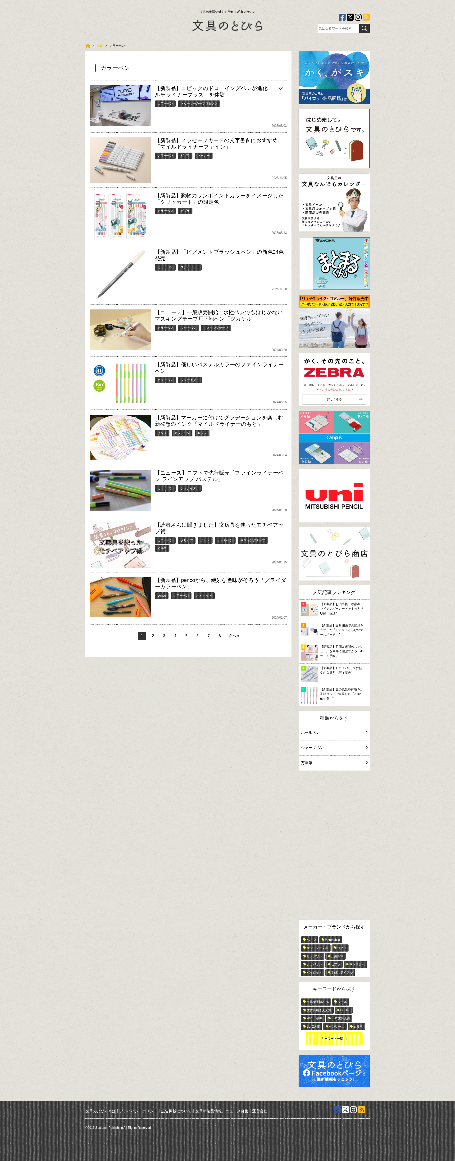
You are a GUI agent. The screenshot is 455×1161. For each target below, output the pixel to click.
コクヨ (341, 948)
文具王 (358, 1026)
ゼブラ (185, 155)
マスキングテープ (216, 328)
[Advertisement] (334, 846)
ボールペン (225, 540)
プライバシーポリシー (138, 1111)
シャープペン (312, 748)
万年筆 (162, 548)
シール (342, 1002)
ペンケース (336, 1026)
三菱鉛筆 (337, 956)
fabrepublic (332, 940)
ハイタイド (204, 595)
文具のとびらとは (100, 1111)
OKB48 (345, 1010)
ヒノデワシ (314, 956)
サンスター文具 (317, 948)
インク (162, 433)
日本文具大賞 (341, 1018)
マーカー (203, 155)
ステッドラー (190, 267)
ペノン (311, 940)
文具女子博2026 (318, 1002)
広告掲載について (176, 1111)
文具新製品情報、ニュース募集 (221, 1111)
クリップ (187, 540)
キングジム (357, 964)
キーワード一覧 (332, 1038)
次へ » (234, 636)
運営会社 (259, 1111)
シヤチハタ (188, 328)
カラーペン (165, 103)
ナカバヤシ (314, 964)
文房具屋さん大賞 (319, 1010)
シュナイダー (190, 380)
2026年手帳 (315, 1018)
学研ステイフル (342, 972)
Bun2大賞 (313, 1026)
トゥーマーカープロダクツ (199, 103)
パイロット (314, 972)
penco (162, 595)
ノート (205, 540)
